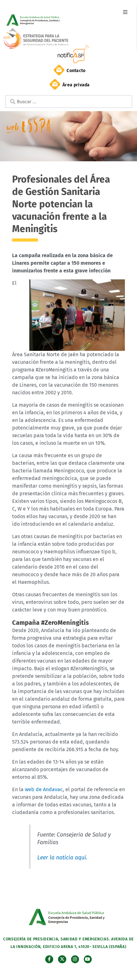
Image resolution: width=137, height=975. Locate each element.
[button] (125, 11)
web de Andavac (44, 789)
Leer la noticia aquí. (62, 857)
